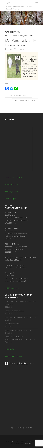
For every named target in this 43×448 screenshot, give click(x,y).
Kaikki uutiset (10, 349)
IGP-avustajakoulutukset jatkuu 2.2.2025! (20, 317)
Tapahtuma (30, 36)
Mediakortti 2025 (11, 184)
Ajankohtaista (12, 32)
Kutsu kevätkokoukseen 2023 (18, 96)
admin (10, 49)
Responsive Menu (36, 3)
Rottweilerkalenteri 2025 (14, 311)
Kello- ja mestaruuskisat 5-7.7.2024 (18, 330)
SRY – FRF (11, 3)
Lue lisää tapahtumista (13, 177)
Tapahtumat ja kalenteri (13, 356)
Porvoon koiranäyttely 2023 (25, 100)
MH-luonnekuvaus (14, 36)
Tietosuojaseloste (11, 191)
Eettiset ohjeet (10, 199)
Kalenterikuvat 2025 (12, 324)
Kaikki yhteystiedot (12, 288)
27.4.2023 (21, 49)
